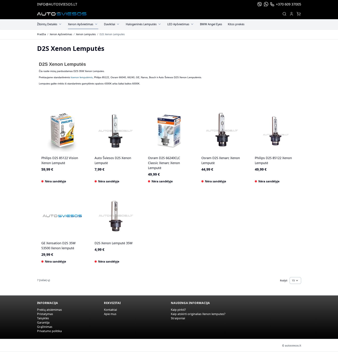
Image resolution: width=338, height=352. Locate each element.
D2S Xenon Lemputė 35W (114, 243)
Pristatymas (45, 314)
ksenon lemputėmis (82, 77)
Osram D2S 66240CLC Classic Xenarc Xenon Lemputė (164, 163)
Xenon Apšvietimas (80, 24)
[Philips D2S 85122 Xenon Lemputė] (276, 131)
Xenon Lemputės (86, 34)
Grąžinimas (44, 327)
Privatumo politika (49, 331)
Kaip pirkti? (178, 310)
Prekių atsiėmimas (49, 310)
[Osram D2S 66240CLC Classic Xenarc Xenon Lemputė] (169, 131)
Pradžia (41, 34)
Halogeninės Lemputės (141, 24)
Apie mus (110, 314)
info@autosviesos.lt (57, 4)
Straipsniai (178, 318)
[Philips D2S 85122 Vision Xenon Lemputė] (62, 131)
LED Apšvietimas (178, 24)
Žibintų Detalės (47, 24)
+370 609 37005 (288, 4)
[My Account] (291, 14)
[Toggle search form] (284, 14)
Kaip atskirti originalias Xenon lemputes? (198, 314)
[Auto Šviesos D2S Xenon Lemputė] (116, 131)
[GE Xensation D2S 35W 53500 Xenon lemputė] (62, 216)
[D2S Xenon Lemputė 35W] (116, 216)
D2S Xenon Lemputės (112, 34)
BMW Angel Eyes (211, 24)
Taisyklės (43, 318)
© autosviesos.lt (291, 345)
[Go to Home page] (61, 14)
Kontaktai (110, 310)
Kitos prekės (236, 24)
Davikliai (109, 24)
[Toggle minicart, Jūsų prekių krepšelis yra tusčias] (298, 14)
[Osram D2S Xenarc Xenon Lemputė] (222, 131)
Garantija (43, 322)
